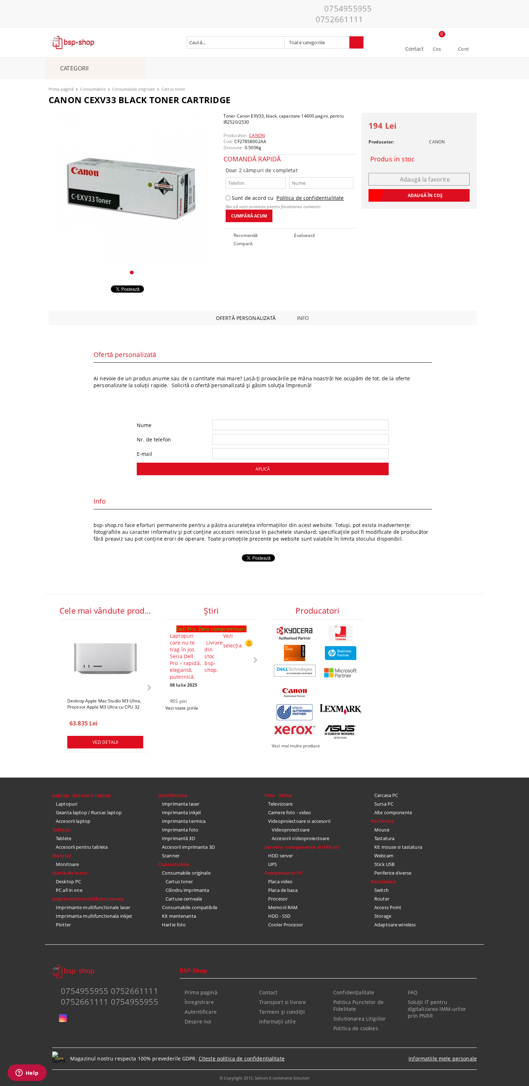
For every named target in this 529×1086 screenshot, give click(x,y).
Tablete (63, 838)
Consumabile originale (133, 89)
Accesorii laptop (73, 821)
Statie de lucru (69, 873)
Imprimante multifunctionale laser (93, 907)
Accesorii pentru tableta (82, 847)
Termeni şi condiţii (282, 1011)
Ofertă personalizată (246, 318)
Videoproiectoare (290, 829)
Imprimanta (172, 795)
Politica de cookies (355, 1028)
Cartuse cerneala (184, 898)
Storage (382, 916)
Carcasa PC (386, 795)
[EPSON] (295, 712)
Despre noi (198, 1021)
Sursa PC (383, 804)
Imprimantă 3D (178, 838)
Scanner (171, 855)
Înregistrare (199, 1002)
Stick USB (384, 864)
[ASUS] (341, 732)
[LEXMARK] (341, 709)
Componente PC (283, 873)
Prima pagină (61, 89)
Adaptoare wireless (395, 924)
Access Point (388, 907)
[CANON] (295, 692)
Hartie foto (174, 924)
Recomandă (246, 235)
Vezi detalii (105, 742)
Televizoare (280, 804)
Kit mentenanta (179, 916)
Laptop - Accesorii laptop (81, 795)
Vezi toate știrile (182, 708)
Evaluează (304, 235)
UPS (272, 864)
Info (303, 318)
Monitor (62, 855)
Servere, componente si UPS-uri (302, 847)
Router (381, 898)
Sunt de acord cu (288, 197)
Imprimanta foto (180, 829)
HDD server (280, 855)
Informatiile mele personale (442, 1058)
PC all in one (69, 890)
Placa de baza (283, 890)
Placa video (280, 881)
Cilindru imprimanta (187, 890)
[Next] (148, 687)
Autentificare (201, 1011)
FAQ (412, 992)
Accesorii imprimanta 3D (188, 847)
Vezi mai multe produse (296, 746)
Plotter (63, 924)
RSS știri (178, 701)
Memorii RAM (283, 907)
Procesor (278, 898)
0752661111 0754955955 (109, 1001)
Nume (144, 425)
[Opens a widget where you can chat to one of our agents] (27, 1073)
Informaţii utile (277, 1021)
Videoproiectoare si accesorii (299, 821)
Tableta (61, 829)
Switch (381, 890)
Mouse (381, 829)
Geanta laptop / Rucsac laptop (89, 812)
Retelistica (383, 881)
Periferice (382, 821)
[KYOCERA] (295, 633)
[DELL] (295, 671)
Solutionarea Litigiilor (359, 1018)
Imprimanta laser (180, 804)
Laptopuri (66, 804)
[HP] (341, 653)
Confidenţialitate (353, 992)
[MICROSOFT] (341, 673)
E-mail (144, 453)
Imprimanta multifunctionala (88, 898)
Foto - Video (278, 795)
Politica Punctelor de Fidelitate (358, 1005)
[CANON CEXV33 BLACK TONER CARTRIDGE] (131, 188)
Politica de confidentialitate (310, 197)
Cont (463, 49)
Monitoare (67, 864)
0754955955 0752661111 (344, 13)
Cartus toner (173, 89)
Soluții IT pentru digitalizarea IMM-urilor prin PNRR (437, 1009)
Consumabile (92, 89)
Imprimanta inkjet (181, 812)
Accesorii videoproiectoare (300, 838)
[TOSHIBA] (341, 633)
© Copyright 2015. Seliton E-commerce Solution (264, 1078)
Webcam (383, 855)
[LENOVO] (295, 653)
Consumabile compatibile (189, 907)
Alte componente (393, 812)
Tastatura (384, 838)
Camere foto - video (289, 812)
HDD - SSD (279, 916)
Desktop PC (68, 881)
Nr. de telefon (154, 439)
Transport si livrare (282, 1002)
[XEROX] (295, 729)
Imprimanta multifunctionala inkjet (94, 916)
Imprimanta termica (183, 821)
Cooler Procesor (285, 924)
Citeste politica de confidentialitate (242, 1058)
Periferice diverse (392, 873)
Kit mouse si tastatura (398, 847)
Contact (414, 48)
